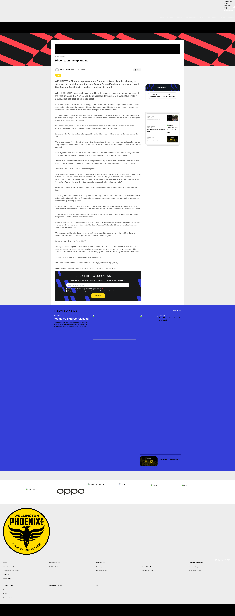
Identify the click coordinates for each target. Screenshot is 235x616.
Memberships (191, 18)
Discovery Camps (194, 566)
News (63, 56)
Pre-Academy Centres (195, 570)
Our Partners (6, 590)
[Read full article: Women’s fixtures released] (172, 118)
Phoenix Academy (227, 18)
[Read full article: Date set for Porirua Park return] (172, 139)
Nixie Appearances (101, 570)
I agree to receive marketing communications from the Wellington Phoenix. (92, 291)
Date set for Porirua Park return (155, 141)
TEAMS (179, 18)
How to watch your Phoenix (11, 570)
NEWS (162, 18)
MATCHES (170, 18)
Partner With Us (7, 598)
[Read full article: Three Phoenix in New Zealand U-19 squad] (172, 128)
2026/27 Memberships (55, 566)
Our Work (6, 594)
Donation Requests (147, 570)
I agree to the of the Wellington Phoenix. (85, 289)
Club (202, 18)
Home (57, 56)
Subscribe (98, 295)
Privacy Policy (81, 289)
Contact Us (6, 574)
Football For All (146, 566)
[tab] (155, 95)
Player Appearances (101, 566)
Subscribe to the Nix (9, 566)
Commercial (212, 18)
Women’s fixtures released (153, 119)
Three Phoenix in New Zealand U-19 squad (169, 319)
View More (177, 310)
